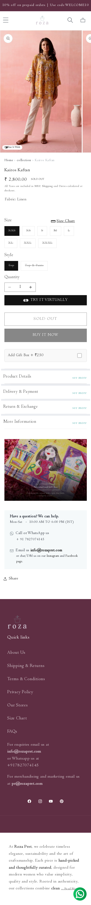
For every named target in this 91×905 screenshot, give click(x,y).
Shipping (47, 186)
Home (8, 160)
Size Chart (17, 718)
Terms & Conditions (26, 679)
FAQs (12, 732)
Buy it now (46, 335)
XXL (30, 244)
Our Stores (17, 705)
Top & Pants (36, 267)
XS (30, 232)
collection (24, 160)
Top (13, 267)
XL (12, 244)
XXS (13, 232)
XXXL (49, 244)
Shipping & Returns (26, 666)
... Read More (69, 888)
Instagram (53, 556)
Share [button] (13, 579)
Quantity (12, 277)
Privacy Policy (20, 692)
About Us (16, 653)
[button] (70, 20)
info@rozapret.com (45, 551)
